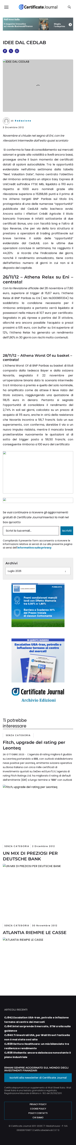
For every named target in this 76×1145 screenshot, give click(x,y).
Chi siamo (38, 1117)
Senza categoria (18, 735)
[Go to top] (67, 1133)
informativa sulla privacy (34, 547)
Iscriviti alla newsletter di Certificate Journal (38, 1077)
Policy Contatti (38, 1113)
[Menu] (6, 7)
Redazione (23, 120)
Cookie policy (38, 1108)
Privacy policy (38, 1104)
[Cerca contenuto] (69, 7)
